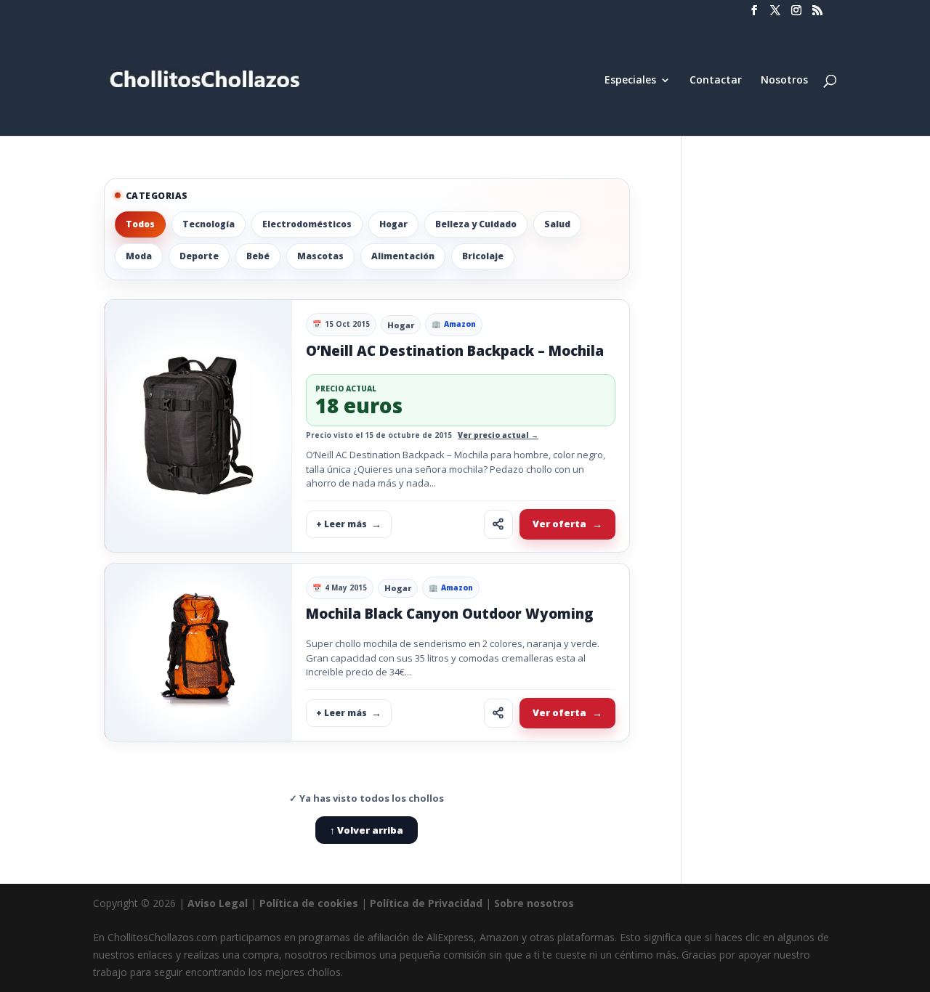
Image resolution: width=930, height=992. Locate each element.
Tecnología (208, 224)
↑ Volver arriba (366, 830)
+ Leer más (341, 524)
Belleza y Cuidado (476, 224)
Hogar (393, 224)
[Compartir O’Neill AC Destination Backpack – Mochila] (498, 524)
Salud (557, 224)
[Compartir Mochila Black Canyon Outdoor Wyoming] (498, 713)
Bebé (258, 256)
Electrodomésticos (307, 224)
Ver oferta (559, 523)
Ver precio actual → (498, 435)
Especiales (630, 80)
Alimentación (402, 256)
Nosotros (784, 80)
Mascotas (320, 256)
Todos (140, 224)
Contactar (716, 80)
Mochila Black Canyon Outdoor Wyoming (450, 613)
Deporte (199, 256)
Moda (139, 256)
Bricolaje (483, 256)
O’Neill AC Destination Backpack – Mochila (455, 350)
